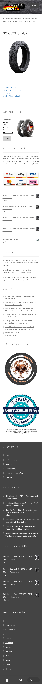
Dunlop (8, 638)
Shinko (8, 669)
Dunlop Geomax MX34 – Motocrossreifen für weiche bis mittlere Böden (20, 316)
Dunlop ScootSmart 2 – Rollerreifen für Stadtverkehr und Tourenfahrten (18, 322)
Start (7, 19)
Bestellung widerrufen (14, 473)
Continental (10, 629)
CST (7, 634)
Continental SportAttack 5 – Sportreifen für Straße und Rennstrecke (20, 303)
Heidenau (9, 643)
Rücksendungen (11, 468)
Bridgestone (10, 625)
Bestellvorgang (11, 460)
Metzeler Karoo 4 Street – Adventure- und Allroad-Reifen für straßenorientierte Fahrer (20, 310)
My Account (9, 464)
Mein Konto (7, 680)
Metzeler (8, 651)
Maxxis (8, 647)
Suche (21, 680)
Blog (7, 455)
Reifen (17, 19)
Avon (7, 621)
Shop (12, 19)
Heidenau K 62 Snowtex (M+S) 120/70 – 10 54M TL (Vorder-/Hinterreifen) (12, 91)
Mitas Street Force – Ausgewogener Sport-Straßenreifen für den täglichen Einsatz (19, 328)
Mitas (7, 660)
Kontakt (8, 477)
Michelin (8, 656)
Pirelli (7, 664)
